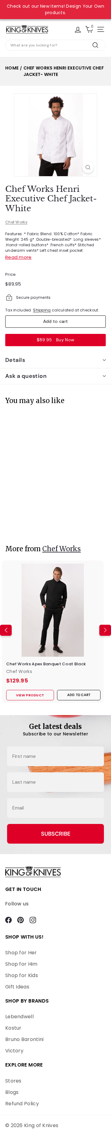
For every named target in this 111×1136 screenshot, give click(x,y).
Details (15, 360)
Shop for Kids (21, 975)
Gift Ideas (17, 986)
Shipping (42, 310)
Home (11, 68)
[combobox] (55, 45)
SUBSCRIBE (55, 833)
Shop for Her (21, 952)
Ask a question (26, 376)
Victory (14, 1050)
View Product (23, 524)
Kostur (13, 1027)
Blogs (12, 1092)
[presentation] (6, 471)
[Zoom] (88, 167)
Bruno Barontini (24, 1039)
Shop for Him (21, 964)
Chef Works (16, 222)
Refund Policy (22, 1103)
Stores (13, 1080)
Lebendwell (19, 1016)
